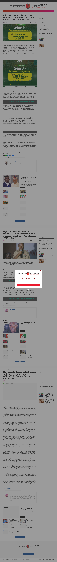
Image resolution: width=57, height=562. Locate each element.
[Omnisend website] (28, 290)
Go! (28, 284)
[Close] (41, 271)
